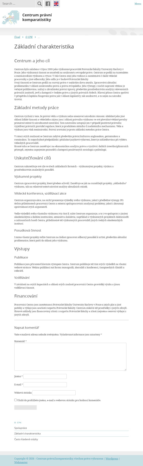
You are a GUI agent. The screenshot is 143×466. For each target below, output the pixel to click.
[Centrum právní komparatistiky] (37, 17)
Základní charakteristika (27, 433)
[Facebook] (48, 3)
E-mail (18, 384)
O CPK (29, 37)
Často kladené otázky (26, 439)
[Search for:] (18, 3)
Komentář (20, 341)
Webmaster (21, 462)
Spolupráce (20, 428)
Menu (138, 3)
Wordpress (112, 458)
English (56, 3)
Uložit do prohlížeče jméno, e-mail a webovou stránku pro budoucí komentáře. (59, 400)
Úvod (17, 37)
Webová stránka (23, 392)
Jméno (18, 376)
